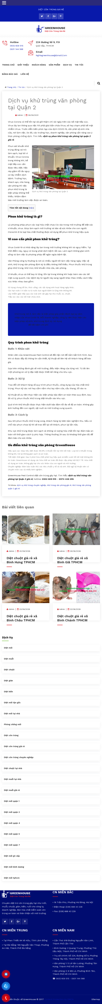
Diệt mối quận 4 (12, 823)
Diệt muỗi (9, 659)
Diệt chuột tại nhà (13, 768)
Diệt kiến (8, 691)
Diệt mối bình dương (14, 867)
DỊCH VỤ (67, 65)
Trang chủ (11, 87)
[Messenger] (6, 974)
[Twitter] (42, 16)
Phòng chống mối (12, 724)
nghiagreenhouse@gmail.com (51, 55)
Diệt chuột (9, 669)
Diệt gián (8, 680)
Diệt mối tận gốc (12, 702)
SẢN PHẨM (54, 65)
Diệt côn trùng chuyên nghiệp (18, 757)
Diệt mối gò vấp (12, 856)
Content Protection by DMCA (59, 999)
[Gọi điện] (6, 998)
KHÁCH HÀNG (39, 65)
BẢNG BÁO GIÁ (10, 74)
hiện (31, 208)
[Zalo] (6, 986)
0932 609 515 (16, 45)
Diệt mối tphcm (12, 878)
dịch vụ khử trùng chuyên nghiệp (31, 485)
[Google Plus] (54, 16)
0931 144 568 (16, 49)
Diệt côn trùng (11, 735)
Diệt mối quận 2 (12, 812)
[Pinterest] (60, 16)
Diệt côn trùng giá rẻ (14, 746)
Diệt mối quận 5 (12, 834)
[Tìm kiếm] (97, 83)
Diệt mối (8, 648)
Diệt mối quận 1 (11, 801)
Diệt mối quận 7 (12, 845)
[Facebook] (48, 16)
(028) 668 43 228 (74, 907)
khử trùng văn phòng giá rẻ (59, 485)
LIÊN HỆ (25, 74)
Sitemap (96, 999)
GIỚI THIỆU (23, 65)
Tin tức (21, 87)
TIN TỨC (79, 65)
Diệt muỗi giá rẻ (12, 790)
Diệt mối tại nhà (12, 713)
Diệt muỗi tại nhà (12, 779)
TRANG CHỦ (8, 65)
